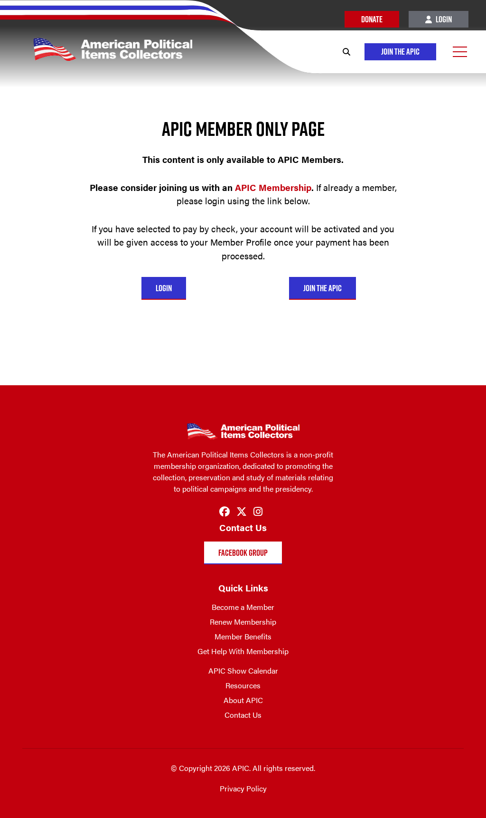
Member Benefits (243, 636)
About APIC (243, 699)
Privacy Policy (243, 788)
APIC (273, 187)
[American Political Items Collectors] (96, 43)
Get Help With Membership (243, 651)
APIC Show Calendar (243, 670)
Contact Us (243, 714)
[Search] (346, 52)
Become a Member (243, 606)
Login (443, 19)
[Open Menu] (460, 52)
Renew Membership (243, 621)
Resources (243, 685)
